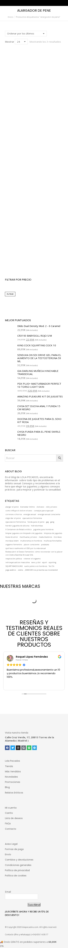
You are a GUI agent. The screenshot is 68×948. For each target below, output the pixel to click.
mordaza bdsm (12, 541)
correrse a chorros (13, 514)
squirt (44, 562)
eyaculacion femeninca (15, 522)
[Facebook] (7, 747)
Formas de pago (14, 849)
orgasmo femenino (13, 544)
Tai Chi (51, 566)
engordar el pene (13, 518)
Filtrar (10, 294)
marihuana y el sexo (28, 537)
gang (52, 522)
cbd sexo (40, 507)
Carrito (9, 813)
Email (8, 891)
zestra (20, 570)
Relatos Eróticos (14, 792)
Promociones (12, 782)
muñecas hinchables (53, 541)
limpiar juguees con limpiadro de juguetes (23, 533)
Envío (8, 854)
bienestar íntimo (27, 507)
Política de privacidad (17, 870)
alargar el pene (12, 507)
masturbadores (45, 537)
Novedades (11, 776)
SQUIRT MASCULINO (14, 566)
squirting (52, 562)
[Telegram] (34, 747)
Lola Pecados (12, 760)
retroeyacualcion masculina (17, 562)
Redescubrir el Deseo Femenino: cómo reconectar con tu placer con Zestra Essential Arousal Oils (34, 553)
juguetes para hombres (43, 529)
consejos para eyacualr (44, 510)
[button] (9, 103)
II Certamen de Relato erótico (18, 529)
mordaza (58, 537)
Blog (7, 787)
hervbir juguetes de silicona (17, 526)
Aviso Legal (11, 844)
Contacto (10, 829)
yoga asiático (10, 570)
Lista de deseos (14, 818)
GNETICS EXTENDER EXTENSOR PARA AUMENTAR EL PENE (34, 261)
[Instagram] (18, 747)
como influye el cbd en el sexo (18, 510)
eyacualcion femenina (32, 518)
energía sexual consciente (49, 514)
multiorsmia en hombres (31, 541)
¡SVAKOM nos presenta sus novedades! (41, 570)
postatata (45, 544)
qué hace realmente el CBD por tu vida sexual (25, 548)
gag (47, 522)
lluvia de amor (11, 537)
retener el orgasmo (32, 558)
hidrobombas (37, 526)
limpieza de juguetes (53, 533)
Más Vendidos (13, 771)
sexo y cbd (35, 562)
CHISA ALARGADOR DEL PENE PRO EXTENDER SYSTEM (34, 113)
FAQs (8, 823)
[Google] (23, 747)
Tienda (9, 766)
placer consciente (31, 544)
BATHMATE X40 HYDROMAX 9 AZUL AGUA (34, 187)
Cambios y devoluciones (19, 859)
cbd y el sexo (51, 507)
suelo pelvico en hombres (35, 566)
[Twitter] (12, 747)
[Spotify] (29, 747)
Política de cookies (15, 875)
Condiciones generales (18, 865)
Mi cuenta (11, 807)
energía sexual (29, 514)
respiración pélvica (13, 558)
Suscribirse (34, 904)
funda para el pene (36, 522)
